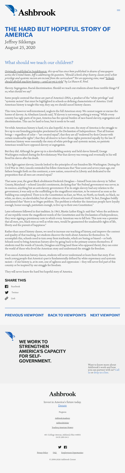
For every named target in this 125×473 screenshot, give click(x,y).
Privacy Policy (42, 452)
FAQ (54, 452)
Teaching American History (62, 427)
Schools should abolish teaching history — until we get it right (59, 79)
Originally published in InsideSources (26, 71)
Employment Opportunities (72, 452)
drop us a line (101, 372)
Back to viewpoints (67, 315)
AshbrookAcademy (62, 418)
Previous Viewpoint (24, 315)
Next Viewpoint (105, 315)
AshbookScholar (62, 423)
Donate (62, 405)
